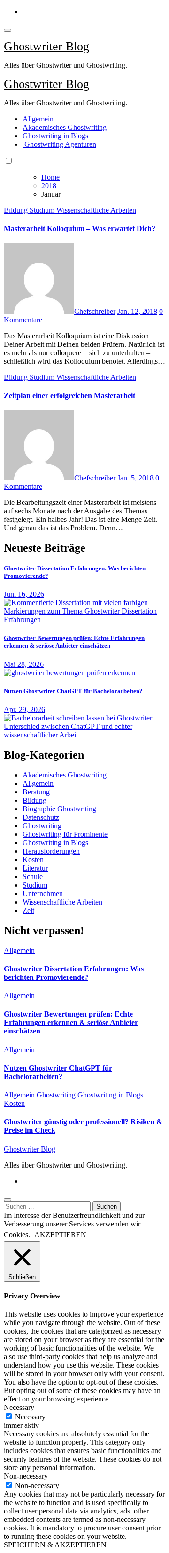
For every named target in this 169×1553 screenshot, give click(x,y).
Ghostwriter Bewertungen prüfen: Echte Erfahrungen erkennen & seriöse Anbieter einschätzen (74, 641)
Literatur (35, 868)
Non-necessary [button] (26, 1476)
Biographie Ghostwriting (59, 809)
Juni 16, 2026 (24, 594)
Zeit (28, 910)
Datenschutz (41, 817)
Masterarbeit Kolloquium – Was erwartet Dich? (79, 228)
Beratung (36, 792)
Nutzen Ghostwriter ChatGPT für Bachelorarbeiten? (73, 691)
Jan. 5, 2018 (135, 478)
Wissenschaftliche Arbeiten (96, 210)
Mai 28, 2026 (24, 664)
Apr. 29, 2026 (24, 709)
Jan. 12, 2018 (137, 311)
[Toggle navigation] (7, 30)
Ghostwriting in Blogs (55, 136)
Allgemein (38, 119)
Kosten (33, 860)
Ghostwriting (42, 826)
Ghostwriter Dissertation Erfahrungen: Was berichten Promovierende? (74, 973)
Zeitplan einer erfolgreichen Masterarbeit (69, 396)
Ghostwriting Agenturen (59, 144)
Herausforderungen (51, 851)
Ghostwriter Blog (46, 46)
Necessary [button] (19, 1407)
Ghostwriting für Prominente (65, 834)
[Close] (7, 1199)
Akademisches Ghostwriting (65, 127)
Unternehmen (43, 893)
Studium (43, 210)
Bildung (17, 210)
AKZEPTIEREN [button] (60, 1235)
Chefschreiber (94, 311)
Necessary (30, 1417)
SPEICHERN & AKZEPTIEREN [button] (55, 1545)
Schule (33, 877)
